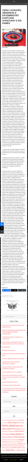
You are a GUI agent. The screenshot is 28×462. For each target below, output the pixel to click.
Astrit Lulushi (12, 422)
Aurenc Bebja (20, 422)
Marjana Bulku (9, 441)
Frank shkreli (15, 433)
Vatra (18, 450)
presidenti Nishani (14, 443)
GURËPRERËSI (6, 347)
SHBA (11, 447)
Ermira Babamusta (11, 431)
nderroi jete (19, 441)
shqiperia (23, 447)
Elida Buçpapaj (15, 429)
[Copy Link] (2, 232)
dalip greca (6, 428)
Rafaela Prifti (21, 444)
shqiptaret (4, 450)
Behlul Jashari (9, 425)
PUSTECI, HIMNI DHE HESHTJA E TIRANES (13, 358)
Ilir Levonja (21, 436)
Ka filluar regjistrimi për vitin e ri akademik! (12, 372)
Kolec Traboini (16, 439)
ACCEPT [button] (21, 459)
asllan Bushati (4, 422)
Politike (10, 295)
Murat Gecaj (14, 441)
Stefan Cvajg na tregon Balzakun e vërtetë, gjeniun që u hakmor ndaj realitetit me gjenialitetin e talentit (13, 376)
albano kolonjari (5, 420)
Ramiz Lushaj (18, 445)
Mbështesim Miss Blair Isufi (8, 350)
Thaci (15, 450)
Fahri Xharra (6, 434)
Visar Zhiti (22, 450)
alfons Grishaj (10, 420)
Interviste (4, 439)
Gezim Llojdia (12, 437)
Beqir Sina (19, 425)
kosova (21, 439)
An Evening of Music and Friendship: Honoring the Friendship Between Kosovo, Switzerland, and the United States (14, 390)
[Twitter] (2, 228)
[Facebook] (2, 224)
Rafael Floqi (5, 445)
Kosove (4, 441)
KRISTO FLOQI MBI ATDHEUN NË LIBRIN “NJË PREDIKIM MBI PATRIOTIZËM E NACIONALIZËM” (14, 331)
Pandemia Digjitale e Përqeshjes (9, 382)
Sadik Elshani (7, 447)
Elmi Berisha (22, 428)
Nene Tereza (7, 443)
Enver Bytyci (5, 431)
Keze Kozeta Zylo (9, 439)
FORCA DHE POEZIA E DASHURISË (11, 385)
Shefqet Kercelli (17, 447)
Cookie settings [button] (13, 459)
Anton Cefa (16, 420)
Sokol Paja (11, 296)
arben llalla (21, 420)
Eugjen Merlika (19, 431)
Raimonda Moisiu (11, 445)
